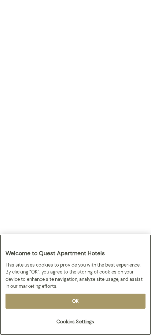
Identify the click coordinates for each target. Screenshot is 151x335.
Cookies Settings (75, 322)
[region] (75, 284)
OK (75, 301)
